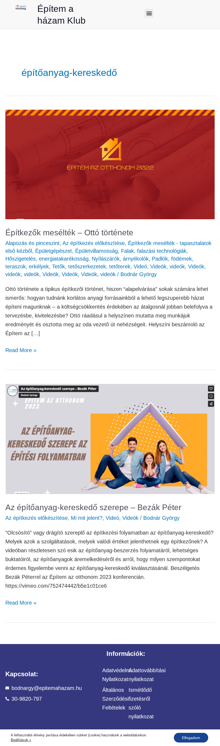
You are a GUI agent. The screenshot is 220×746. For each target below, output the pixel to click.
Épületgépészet (53, 251)
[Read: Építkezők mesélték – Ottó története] (110, 164)
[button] (149, 13)
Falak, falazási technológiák (153, 251)
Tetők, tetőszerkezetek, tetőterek (91, 266)
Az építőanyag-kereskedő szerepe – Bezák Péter (93, 507)
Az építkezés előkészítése (94, 243)
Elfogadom (191, 738)
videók (177, 266)
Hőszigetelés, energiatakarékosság (47, 259)
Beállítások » (21, 740)
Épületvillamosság (96, 251)
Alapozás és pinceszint (32, 243)
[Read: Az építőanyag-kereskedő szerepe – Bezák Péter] (110, 438)
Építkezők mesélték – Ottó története (69, 232)
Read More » (20, 349)
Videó (140, 266)
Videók (158, 266)
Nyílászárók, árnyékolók (120, 259)
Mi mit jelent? (86, 518)
